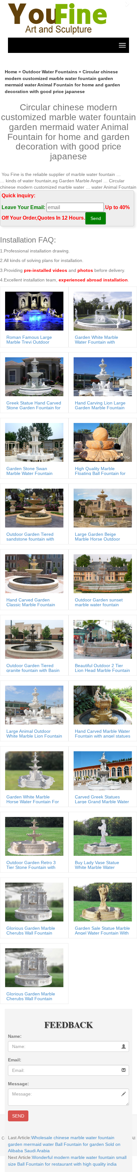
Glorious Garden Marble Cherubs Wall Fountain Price (30, 933)
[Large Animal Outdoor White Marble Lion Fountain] (32, 704)
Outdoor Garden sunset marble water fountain (99, 602)
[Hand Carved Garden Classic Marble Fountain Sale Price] (32, 573)
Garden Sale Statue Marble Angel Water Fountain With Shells (102, 933)
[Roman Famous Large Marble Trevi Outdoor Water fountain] (32, 310)
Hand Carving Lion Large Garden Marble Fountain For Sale (100, 407)
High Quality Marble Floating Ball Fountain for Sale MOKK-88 (100, 473)
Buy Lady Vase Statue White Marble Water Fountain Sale (97, 867)
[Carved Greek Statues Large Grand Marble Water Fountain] (101, 770)
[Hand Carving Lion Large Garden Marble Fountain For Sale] (101, 376)
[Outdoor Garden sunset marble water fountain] (101, 573)
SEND (18, 1115)
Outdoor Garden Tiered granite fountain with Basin (33, 668)
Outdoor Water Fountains (49, 71)
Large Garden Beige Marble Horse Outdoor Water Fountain (97, 539)
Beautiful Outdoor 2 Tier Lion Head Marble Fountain (102, 668)
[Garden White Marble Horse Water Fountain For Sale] (32, 770)
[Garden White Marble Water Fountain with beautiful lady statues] (101, 310)
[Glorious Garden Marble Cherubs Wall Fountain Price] (32, 901)
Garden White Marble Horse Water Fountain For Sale (32, 801)
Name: (15, 1036)
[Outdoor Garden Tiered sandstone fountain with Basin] (32, 507)
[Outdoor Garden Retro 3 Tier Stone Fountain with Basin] (32, 836)
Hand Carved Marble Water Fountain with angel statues (102, 734)
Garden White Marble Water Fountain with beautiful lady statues (96, 342)
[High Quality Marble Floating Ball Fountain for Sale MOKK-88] (101, 442)
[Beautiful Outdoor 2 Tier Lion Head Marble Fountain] (101, 639)
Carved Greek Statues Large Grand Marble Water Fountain (102, 801)
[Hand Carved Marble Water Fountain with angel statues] (101, 704)
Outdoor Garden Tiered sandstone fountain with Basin (30, 539)
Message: (18, 1083)
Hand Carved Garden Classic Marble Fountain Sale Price (30, 604)
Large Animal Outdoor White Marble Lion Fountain (34, 734)
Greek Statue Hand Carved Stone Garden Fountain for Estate (33, 407)
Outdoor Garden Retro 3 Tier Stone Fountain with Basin (31, 867)
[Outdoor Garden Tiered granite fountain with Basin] (32, 639)
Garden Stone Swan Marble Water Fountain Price (29, 473)
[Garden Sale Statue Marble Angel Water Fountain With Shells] (101, 901)
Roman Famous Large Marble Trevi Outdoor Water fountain (29, 342)
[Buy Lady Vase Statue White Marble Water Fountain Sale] (101, 836)
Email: (14, 1059)
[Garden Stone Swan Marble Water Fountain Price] (32, 442)
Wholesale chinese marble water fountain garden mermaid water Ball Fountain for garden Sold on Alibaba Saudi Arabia (64, 1144)
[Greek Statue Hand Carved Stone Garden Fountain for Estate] (32, 376)
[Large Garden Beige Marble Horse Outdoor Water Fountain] (101, 507)
